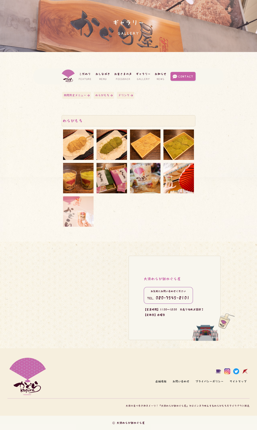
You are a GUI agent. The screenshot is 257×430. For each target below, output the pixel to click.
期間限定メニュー (75, 95)
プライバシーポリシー (209, 381)
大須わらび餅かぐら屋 (162, 279)
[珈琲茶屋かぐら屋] (218, 371)
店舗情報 (161, 381)
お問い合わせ (181, 381)
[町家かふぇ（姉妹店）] (245, 371)
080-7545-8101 (168, 298)
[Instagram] (227, 371)
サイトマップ (238, 381)
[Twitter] (236, 371)
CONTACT (185, 76)
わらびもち (102, 95)
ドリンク (124, 95)
